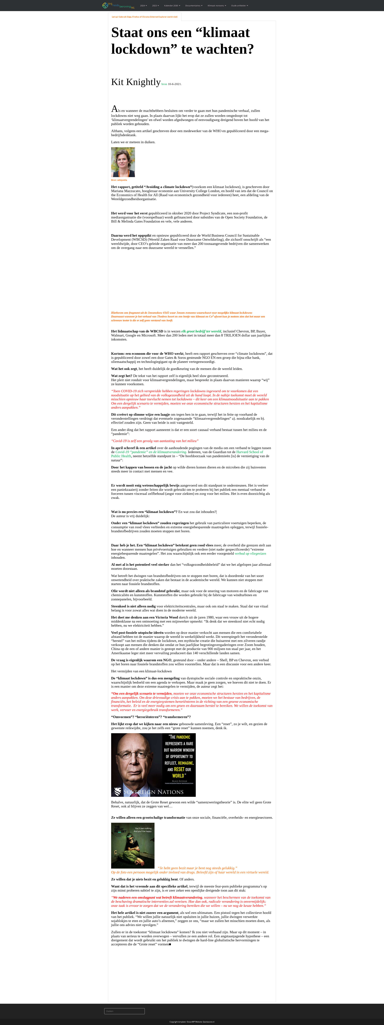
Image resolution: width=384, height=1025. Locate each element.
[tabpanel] (192, 511)
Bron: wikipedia (119, 180)
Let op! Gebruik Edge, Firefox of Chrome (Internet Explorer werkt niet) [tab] (144, 16)
